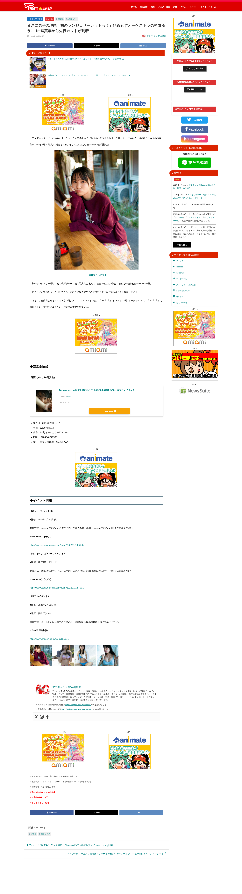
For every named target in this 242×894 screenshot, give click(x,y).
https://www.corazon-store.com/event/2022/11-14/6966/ (57, 545)
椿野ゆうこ (72, 19)
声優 (175, 7)
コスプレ (193, 7)
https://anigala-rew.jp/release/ (78, 705)
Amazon (109, 411)
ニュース (49, 19)
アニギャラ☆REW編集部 (156, 36)
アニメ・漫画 (164, 7)
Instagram (180, 273)
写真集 (61, 19)
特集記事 (144, 7)
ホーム (134, 7)
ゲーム (183, 7)
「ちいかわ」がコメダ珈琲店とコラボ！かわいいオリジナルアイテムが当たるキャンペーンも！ (115, 854)
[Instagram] (42, 717)
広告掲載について (195, 89)
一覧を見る (182, 245)
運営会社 (179, 296)
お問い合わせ (181, 303)
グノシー (179, 217)
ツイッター (180, 261)
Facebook (180, 267)
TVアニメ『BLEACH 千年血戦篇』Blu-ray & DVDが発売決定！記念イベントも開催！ (72, 845)
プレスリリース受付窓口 (186, 285)
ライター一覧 (181, 279)
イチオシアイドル (208, 7)
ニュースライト (193, 217)
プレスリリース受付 (194, 68)
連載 (153, 7)
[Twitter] (36, 717)
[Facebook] (47, 717)
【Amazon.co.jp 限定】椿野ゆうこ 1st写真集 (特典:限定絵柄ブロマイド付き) (96, 390)
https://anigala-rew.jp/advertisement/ (77, 709)
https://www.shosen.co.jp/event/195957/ (49, 639)
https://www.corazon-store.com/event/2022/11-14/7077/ (57, 588)
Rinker (69, 396)
